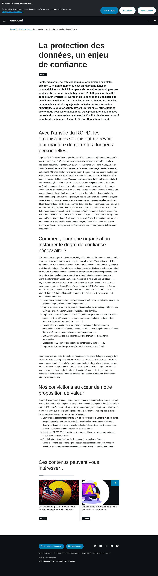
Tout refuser (127, 10)
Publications (24, 29)
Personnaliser (147, 10)
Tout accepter (109, 10)
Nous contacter (74, 546)
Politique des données (47, 558)
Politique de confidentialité (12, 12)
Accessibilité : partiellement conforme (95, 553)
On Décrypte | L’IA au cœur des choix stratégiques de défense (57, 508)
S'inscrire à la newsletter (51, 546)
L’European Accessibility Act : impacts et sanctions (99, 508)
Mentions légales (45, 553)
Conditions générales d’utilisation (66, 553)
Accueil (13, 29)
